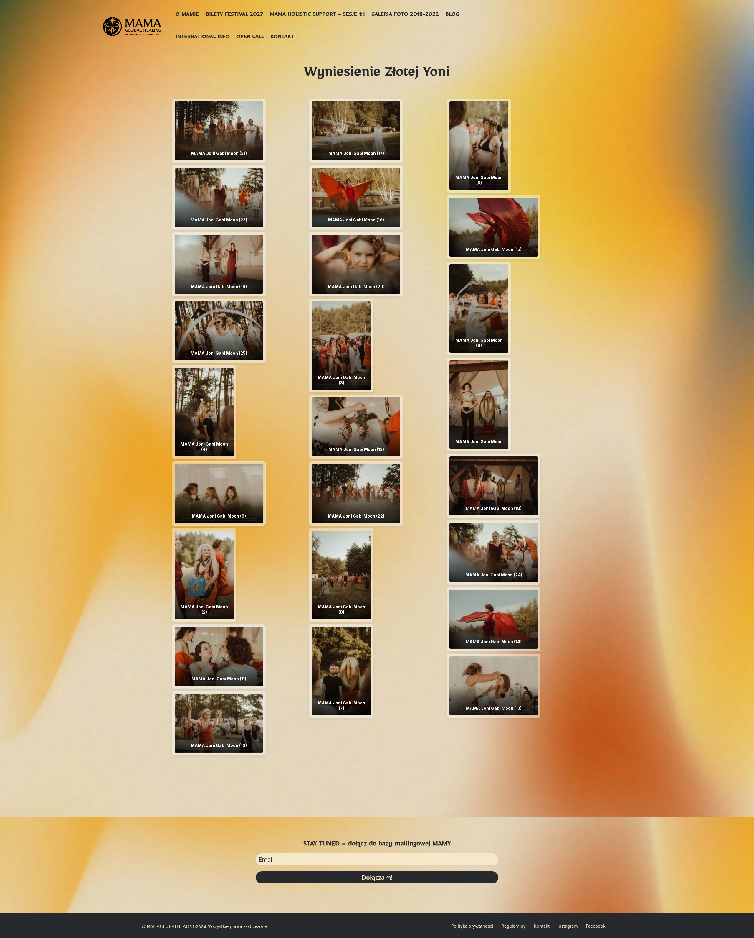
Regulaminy (513, 927)
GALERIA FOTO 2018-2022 (405, 15)
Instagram (568, 927)
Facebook (596, 927)
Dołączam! (377, 877)
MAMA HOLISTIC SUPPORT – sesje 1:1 (317, 15)
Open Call (250, 38)
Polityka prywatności (472, 927)
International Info (203, 38)
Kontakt (282, 38)
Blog (452, 15)
